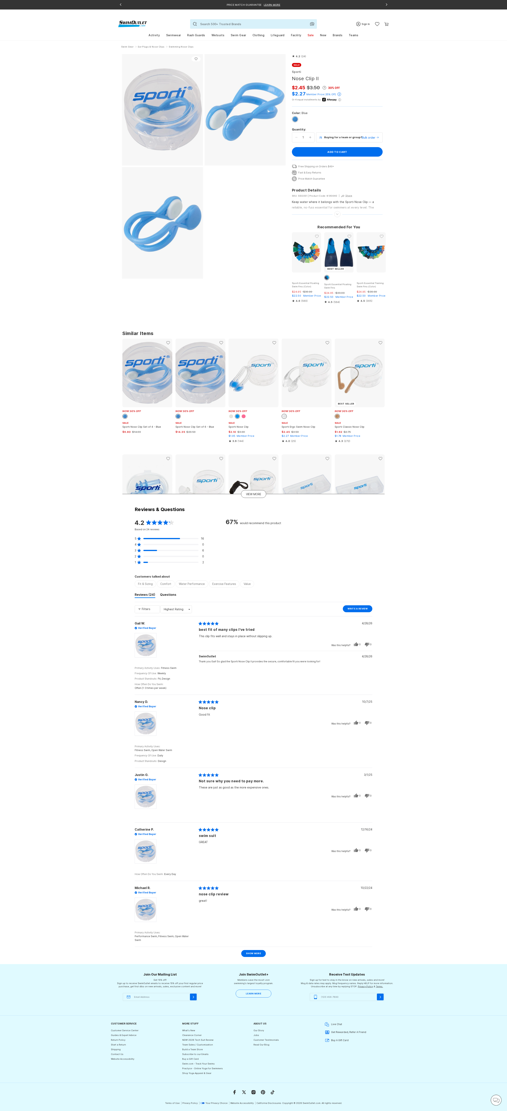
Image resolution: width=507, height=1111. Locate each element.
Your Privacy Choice (217, 1103)
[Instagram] (253, 1092)
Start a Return (118, 1044)
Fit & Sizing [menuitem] (145, 583)
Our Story (259, 1030)
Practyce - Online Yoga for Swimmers (202, 1068)
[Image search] (312, 24)
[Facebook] (234, 1092)
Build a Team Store (192, 1049)
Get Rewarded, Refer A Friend (348, 1032)
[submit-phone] (380, 997)
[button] (299, 56)
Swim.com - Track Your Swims (198, 1063)
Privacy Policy (365, 986)
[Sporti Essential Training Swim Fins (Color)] (371, 252)
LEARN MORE (253, 993)
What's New (188, 1030)
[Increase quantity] (310, 137)
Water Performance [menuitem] (192, 583)
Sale (311, 35)
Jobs (256, 1035)
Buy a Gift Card (190, 1059)
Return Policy (118, 1040)
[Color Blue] (295, 119)
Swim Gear (238, 35)
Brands (337, 35)
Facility (296, 35)
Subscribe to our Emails (195, 1054)
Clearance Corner (192, 1035)
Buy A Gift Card (340, 1040)
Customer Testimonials (266, 1040)
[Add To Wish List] (196, 58)
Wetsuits (218, 35)
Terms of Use (172, 1103)
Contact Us (117, 1054)
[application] (496, 1100)
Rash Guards (196, 35)
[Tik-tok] (272, 1092)
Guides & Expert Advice (123, 1035)
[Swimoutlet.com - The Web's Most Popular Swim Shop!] (132, 23)
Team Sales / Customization (197, 1044)
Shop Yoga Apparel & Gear (196, 1073)
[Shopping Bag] (386, 24)
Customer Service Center (124, 1030)
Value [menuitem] (247, 583)
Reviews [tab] (145, 595)
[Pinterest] (263, 1092)
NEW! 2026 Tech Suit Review (197, 1040)
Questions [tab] (168, 595)
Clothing (258, 35)
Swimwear (173, 35)
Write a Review (360, 609)
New (323, 35)
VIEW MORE (253, 494)
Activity (154, 35)
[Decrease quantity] (296, 137)
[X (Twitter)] (244, 1092)
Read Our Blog (261, 1044)
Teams (353, 35)
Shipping (116, 1049)
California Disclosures (268, 1103)
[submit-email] (193, 997)
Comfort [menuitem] (165, 583)
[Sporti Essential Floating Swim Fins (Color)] (306, 252)
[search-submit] (195, 24)
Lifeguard (278, 35)
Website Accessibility (122, 1059)
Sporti (296, 71)
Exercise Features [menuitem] (224, 583)
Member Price (315, 94)
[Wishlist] (377, 24)
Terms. (379, 986)
